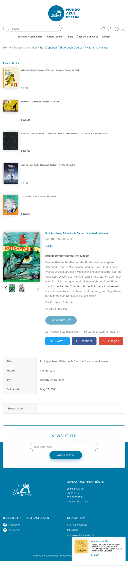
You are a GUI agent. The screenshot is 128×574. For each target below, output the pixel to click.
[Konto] (123, 29)
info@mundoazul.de (77, 501)
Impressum (72, 529)
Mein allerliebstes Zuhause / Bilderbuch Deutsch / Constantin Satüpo (51, 70)
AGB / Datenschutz (76, 524)
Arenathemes (66, 555)
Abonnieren (65, 455)
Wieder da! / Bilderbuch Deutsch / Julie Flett (40, 102)
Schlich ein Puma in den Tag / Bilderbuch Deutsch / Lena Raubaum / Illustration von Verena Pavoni (64, 133)
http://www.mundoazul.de (80, 535)
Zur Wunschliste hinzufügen (62, 331)
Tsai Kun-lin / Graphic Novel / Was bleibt (38, 196)
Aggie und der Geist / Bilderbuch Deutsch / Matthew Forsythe (48, 165)
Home (7, 47)
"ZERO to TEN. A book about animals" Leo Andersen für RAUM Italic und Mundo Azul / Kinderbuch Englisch (107, 547)
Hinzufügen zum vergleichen (102, 331)
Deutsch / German (25, 47)
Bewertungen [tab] (16, 408)
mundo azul (64, 238)
